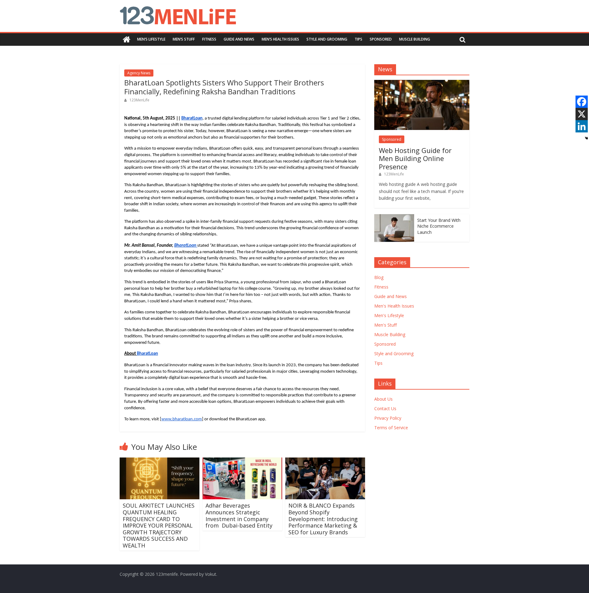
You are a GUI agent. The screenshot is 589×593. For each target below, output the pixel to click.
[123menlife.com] (126, 39)
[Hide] (586, 138)
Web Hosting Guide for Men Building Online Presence (415, 158)
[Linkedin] (582, 126)
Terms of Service (391, 427)
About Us (383, 399)
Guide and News (239, 39)
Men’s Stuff (184, 39)
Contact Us (385, 408)
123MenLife (139, 100)
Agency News (138, 73)
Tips (358, 39)
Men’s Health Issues (280, 39)
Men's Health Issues (394, 306)
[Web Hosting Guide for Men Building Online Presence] (421, 83)
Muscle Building (414, 39)
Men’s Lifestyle (151, 39)
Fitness (209, 39)
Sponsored (381, 39)
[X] (582, 114)
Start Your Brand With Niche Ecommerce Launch (438, 226)
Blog (378, 277)
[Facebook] (582, 102)
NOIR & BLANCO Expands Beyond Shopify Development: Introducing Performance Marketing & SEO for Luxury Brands (323, 519)
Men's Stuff (385, 325)
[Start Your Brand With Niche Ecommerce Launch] (394, 217)
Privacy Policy (387, 418)
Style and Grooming (326, 39)
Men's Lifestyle (389, 315)
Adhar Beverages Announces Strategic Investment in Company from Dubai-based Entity (239, 515)
